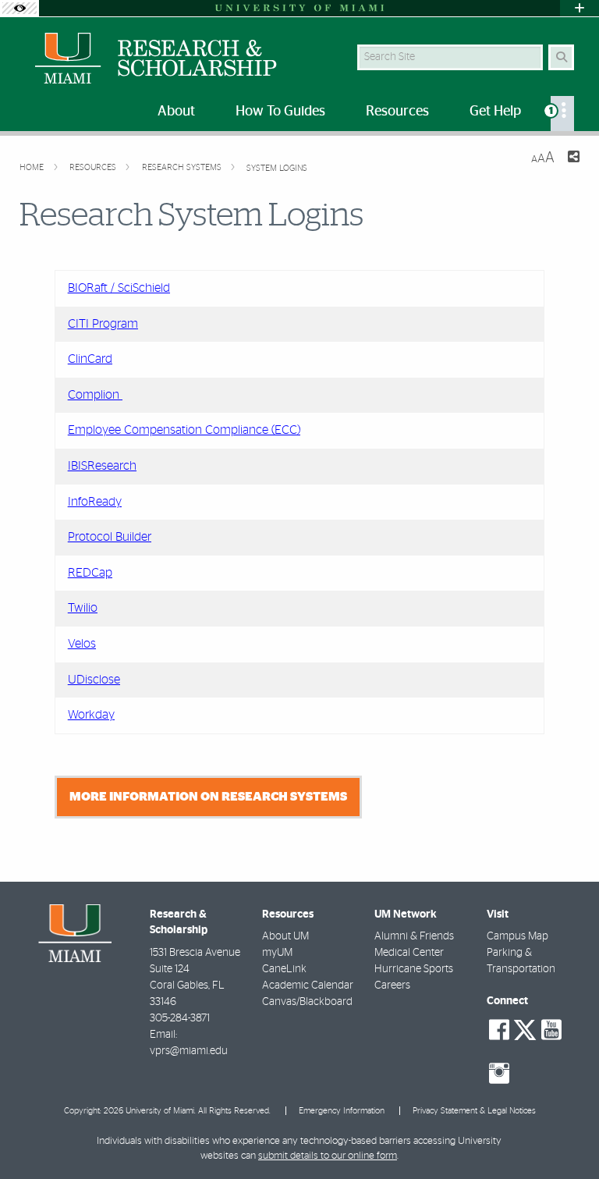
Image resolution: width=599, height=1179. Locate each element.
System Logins (276, 168)
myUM (277, 952)
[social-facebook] (499, 1030)
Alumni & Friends (414, 936)
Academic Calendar (307, 985)
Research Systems (183, 167)
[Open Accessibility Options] (19, 8)
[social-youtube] (551, 1030)
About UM (285, 936)
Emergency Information (342, 1110)
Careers (392, 985)
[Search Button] (561, 57)
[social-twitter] (524, 1028)
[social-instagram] (499, 1074)
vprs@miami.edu (189, 1051)
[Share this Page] (573, 159)
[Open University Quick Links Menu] (579, 8)
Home (32, 167)
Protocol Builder (109, 537)
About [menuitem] (176, 112)
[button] (565, 1135)
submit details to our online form (327, 1156)
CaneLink (284, 969)
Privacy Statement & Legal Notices (474, 1110)
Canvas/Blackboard (307, 1001)
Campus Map (517, 936)
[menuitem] (562, 113)
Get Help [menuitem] (495, 112)
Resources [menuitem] (397, 112)
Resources (94, 167)
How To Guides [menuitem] (280, 112)
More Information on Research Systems (208, 796)
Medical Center (409, 952)
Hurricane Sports (413, 969)
